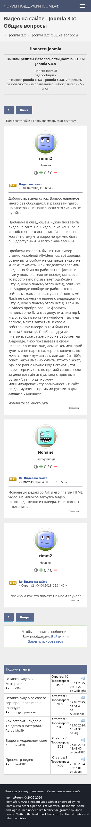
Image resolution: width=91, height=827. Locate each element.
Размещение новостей (63, 791)
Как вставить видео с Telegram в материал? (24, 723)
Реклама (38, 791)
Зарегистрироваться (45, 641)
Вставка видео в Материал (19, 681)
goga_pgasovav (25, 712)
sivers (78, 771)
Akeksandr (77, 714)
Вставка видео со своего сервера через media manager (26, 703)
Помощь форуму (16, 791)
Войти (56, 636)
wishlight (80, 690)
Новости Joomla (45, 48)
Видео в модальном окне (26, 740)
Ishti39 (19, 730)
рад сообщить (45, 75)
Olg (76, 733)
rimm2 (45, 158)
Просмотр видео (19, 759)
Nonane (45, 452)
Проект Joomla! (45, 70)
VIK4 (18, 688)
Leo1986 (20, 745)
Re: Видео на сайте (33, 478)
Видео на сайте (30, 184)
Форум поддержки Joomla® (31, 6)
